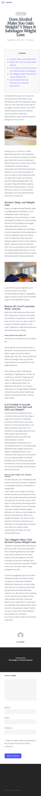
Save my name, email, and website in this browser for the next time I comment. (20, 743)
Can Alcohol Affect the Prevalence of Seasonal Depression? (19, 82)
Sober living (21, 14)
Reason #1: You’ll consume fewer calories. (23, 64)
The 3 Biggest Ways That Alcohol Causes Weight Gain (23, 75)
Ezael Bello (12, 40)
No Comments (30, 40)
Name (8, 707)
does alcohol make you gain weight (19, 321)
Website (8, 728)
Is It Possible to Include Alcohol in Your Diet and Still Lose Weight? (23, 69)
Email (7, 717)
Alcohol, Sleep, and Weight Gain (23, 59)
